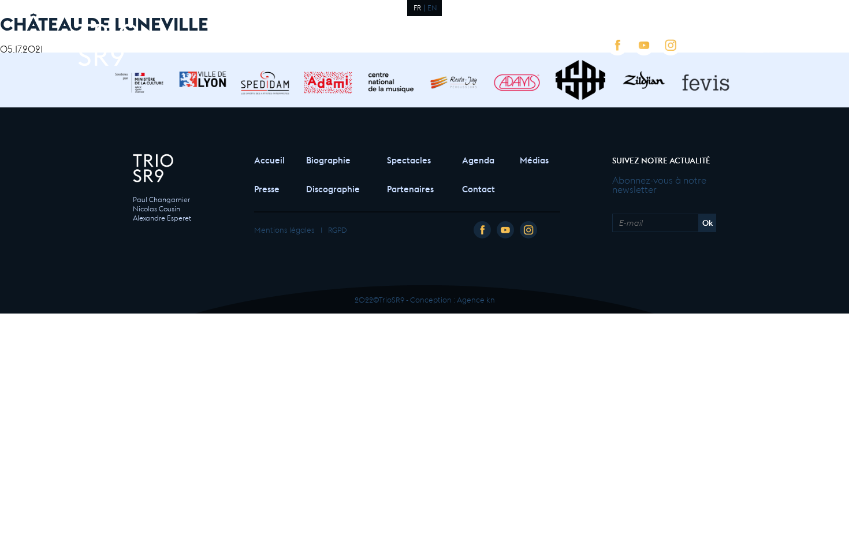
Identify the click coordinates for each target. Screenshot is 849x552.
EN (432, 6)
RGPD (337, 229)
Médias (534, 159)
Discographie (333, 188)
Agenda (478, 159)
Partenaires (410, 188)
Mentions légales (284, 229)
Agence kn (476, 299)
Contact (478, 188)
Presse (267, 188)
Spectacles (409, 159)
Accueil (268, 159)
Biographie (328, 159)
